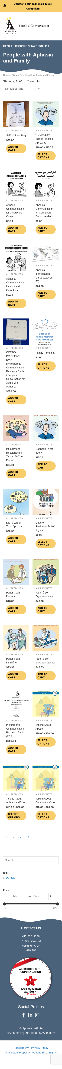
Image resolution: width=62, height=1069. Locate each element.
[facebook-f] (24, 1015)
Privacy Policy (39, 1047)
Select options (43, 156)
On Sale (10, 878)
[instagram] (38, 1015)
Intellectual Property (17, 1052)
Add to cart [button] (13, 148)
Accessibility (21, 1047)
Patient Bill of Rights (44, 1052)
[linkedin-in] (31, 1015)
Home (6, 75)
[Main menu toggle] (57, 26)
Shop (15, 75)
